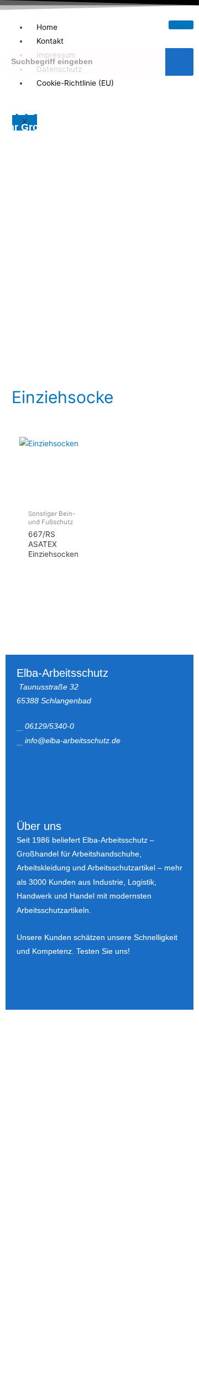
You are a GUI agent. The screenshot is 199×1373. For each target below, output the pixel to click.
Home (46, 27)
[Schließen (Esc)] (161, 1056)
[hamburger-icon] (181, 24)
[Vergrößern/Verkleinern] (22, 1056)
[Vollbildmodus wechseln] (68, 1056)
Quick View (52, 495)
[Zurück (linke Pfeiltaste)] (22, 1071)
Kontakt (50, 40)
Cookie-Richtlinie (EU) (75, 83)
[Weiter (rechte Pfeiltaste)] (68, 1071)
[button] (99, 344)
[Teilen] (115, 1056)
